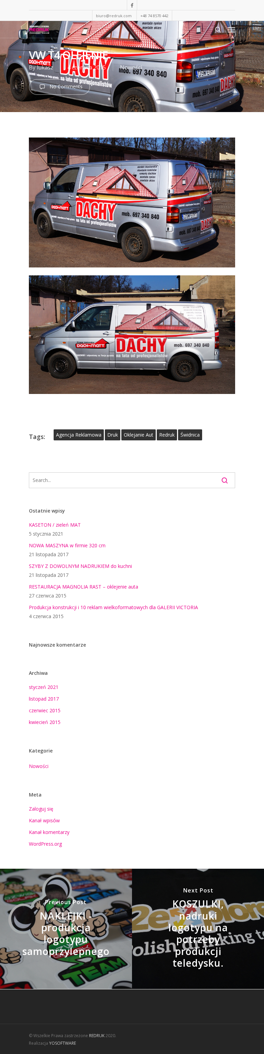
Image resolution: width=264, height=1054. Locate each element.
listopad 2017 (44, 698)
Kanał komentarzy (49, 832)
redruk (167, 434)
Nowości (131, 67)
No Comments (65, 86)
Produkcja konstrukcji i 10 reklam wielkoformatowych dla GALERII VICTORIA (113, 607)
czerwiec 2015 (44, 710)
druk (112, 434)
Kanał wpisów (44, 820)
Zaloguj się (41, 808)
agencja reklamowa (78, 434)
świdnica (190, 434)
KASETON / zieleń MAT (55, 524)
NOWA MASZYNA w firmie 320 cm (67, 545)
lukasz (45, 67)
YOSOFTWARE (62, 1043)
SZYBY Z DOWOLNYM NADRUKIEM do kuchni (80, 566)
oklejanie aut (138, 434)
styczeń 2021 (43, 687)
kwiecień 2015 (44, 722)
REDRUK (96, 1036)
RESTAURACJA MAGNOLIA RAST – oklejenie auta (83, 586)
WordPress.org (45, 844)
